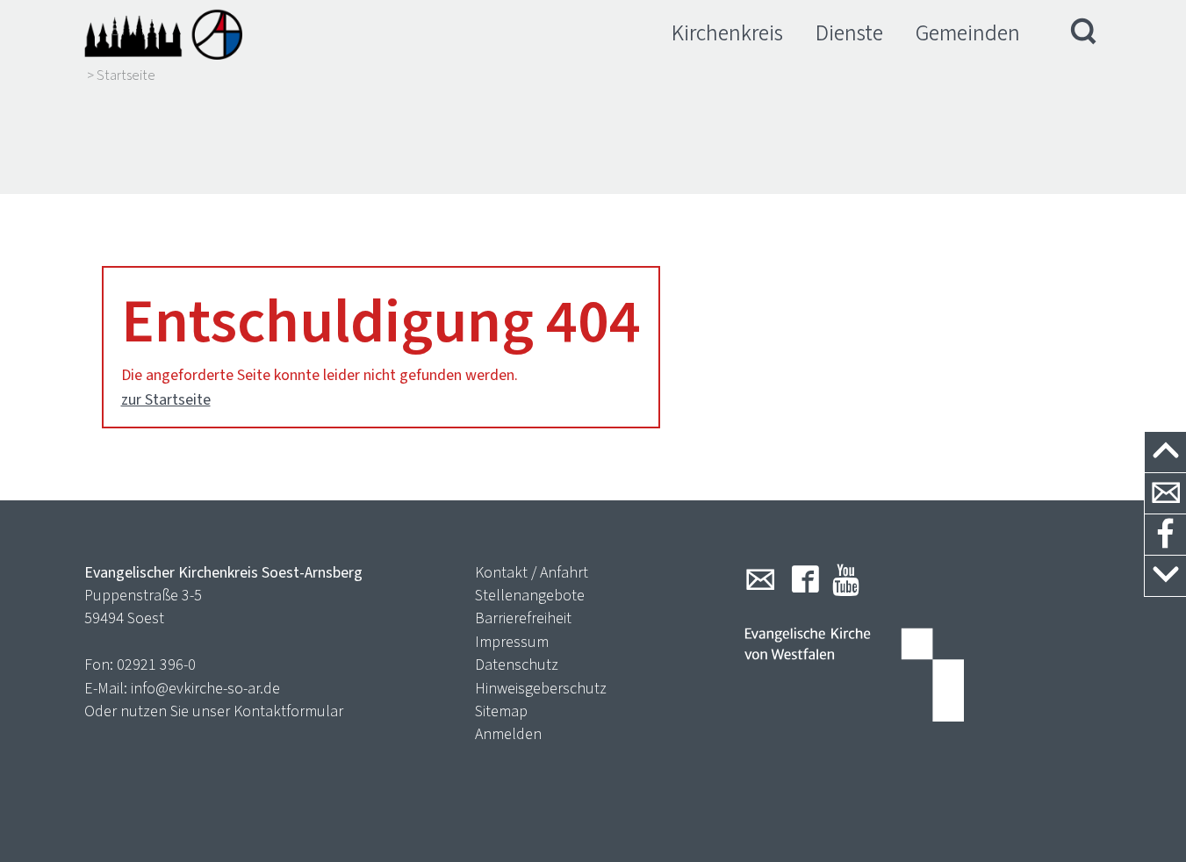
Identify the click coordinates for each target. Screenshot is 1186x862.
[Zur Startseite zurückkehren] (163, 33)
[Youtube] (845, 579)
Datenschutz (516, 664)
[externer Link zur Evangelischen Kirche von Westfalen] (854, 677)
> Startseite (121, 75)
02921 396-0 (156, 664)
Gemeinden (968, 32)
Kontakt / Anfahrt (531, 572)
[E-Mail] (760, 579)
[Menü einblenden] (1084, 33)
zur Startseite (166, 399)
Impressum (512, 641)
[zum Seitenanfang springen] (1165, 452)
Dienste (849, 32)
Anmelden (508, 733)
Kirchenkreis (727, 32)
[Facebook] (805, 579)
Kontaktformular (288, 711)
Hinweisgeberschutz (541, 688)
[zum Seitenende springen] (1165, 576)
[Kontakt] (1165, 493)
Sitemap (501, 711)
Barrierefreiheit (523, 618)
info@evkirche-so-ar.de (205, 688)
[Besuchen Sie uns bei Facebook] (1165, 535)
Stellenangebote (530, 595)
